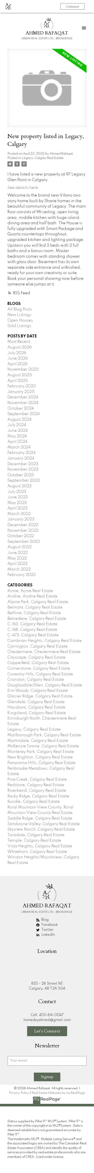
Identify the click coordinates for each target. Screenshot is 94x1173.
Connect (72, 6)
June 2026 (17, 358)
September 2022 (23, 542)
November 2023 (22, 469)
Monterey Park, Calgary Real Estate (40, 752)
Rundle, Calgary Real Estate (33, 802)
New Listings (19, 315)
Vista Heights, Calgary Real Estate (39, 846)
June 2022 (17, 553)
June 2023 (17, 497)
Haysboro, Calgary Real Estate (36, 707)
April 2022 (17, 564)
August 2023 (19, 486)
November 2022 (22, 531)
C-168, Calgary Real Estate (32, 630)
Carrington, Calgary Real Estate (37, 646)
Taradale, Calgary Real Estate (35, 835)
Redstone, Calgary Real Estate (35, 785)
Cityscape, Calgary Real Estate (36, 657)
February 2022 (21, 575)
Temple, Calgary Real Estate (34, 841)
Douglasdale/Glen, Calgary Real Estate (44, 685)
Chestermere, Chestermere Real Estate (44, 652)
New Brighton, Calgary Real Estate (40, 757)
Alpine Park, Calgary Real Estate (37, 602)
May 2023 (17, 503)
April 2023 (17, 508)
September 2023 (23, 481)
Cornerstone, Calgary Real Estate (38, 669)
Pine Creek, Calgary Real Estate (37, 780)
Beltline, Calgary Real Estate (34, 613)
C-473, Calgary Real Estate (33, 635)
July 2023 (16, 492)
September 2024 (23, 414)
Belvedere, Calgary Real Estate (36, 619)
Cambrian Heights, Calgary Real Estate (44, 641)
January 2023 (20, 519)
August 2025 (19, 375)
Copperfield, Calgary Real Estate (38, 663)
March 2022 (19, 569)
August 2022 (19, 547)
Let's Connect (47, 1031)
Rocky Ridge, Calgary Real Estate (38, 796)
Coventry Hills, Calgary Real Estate (40, 674)
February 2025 (21, 386)
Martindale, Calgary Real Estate (37, 741)
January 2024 (20, 458)
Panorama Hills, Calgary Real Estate (41, 763)
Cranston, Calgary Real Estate (35, 680)
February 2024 (21, 453)
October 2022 (20, 536)
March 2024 (19, 447)
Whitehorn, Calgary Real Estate (37, 852)
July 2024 (16, 425)
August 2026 (19, 347)
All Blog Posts (19, 309)
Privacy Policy (19, 1092)
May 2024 (17, 436)
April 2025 (17, 381)
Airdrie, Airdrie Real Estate (32, 596)
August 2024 (19, 420)
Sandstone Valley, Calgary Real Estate (43, 824)
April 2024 (17, 442)
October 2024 (20, 409)
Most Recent (18, 342)
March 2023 (19, 514)
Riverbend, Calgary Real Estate (36, 791)
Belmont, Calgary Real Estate (35, 607)
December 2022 (22, 525)
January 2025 (21, 392)
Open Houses (20, 320)
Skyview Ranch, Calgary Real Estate (41, 829)
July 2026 (16, 353)
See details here (22, 188)
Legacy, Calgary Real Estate (42, 158)
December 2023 (22, 464)
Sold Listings (19, 326)
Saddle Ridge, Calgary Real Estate (39, 818)
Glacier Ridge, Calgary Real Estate (40, 696)
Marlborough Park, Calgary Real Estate (44, 735)
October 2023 (20, 475)
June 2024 (17, 431)
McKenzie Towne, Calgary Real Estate (43, 746)
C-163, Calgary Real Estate (32, 624)
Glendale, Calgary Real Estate (36, 702)
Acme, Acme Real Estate (30, 591)
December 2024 (22, 397)
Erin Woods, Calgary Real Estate (37, 691)
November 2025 (23, 369)
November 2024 (22, 403)
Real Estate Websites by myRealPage (58, 1092)
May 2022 (17, 558)
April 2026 (17, 364)
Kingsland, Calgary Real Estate (36, 713)
